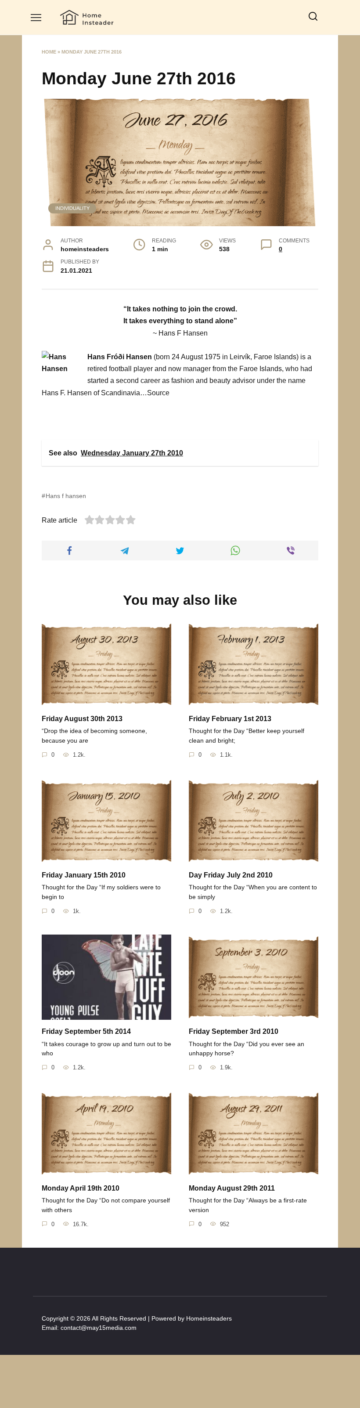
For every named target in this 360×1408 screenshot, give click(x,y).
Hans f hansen (66, 495)
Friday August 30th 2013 (82, 718)
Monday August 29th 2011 (232, 1187)
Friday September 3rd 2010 (233, 1031)
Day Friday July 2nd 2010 (231, 875)
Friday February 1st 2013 (230, 718)
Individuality (72, 208)
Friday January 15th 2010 (84, 875)
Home (49, 51)
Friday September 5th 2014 (86, 1031)
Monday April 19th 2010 (80, 1187)
